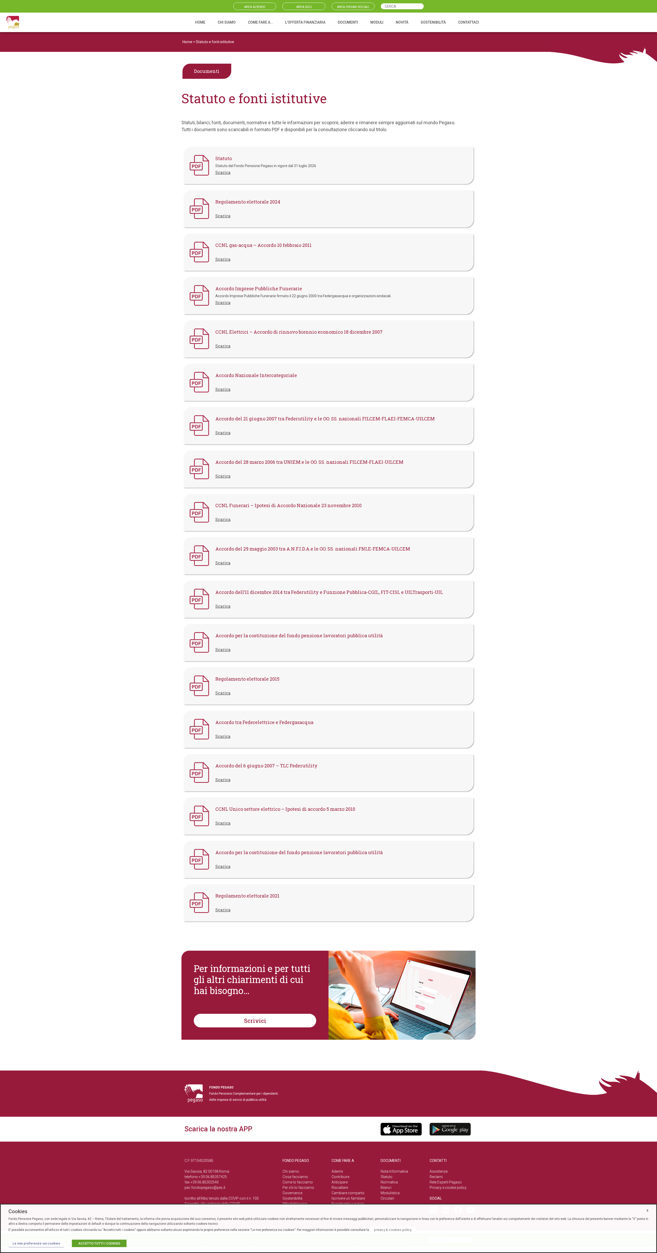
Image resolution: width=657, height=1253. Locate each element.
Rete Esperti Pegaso (446, 1182)
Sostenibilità (292, 1198)
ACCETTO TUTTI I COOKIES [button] (99, 1243)
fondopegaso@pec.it (208, 1187)
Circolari (387, 1198)
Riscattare (340, 1187)
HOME (200, 22)
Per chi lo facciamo (298, 1187)
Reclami (436, 1177)
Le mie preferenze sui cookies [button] (36, 1243)
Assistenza (439, 1171)
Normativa (389, 1182)
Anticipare (340, 1182)
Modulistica (390, 1193)
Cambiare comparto (348, 1193)
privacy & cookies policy (392, 1230)
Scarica (222, 172)
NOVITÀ (402, 22)
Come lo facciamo (298, 1182)
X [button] (647, 1210)
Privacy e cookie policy (448, 1187)
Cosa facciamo (295, 1177)
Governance (292, 1193)
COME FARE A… (260, 22)
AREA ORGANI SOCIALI (353, 7)
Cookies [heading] (17, 1211)
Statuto (386, 1177)
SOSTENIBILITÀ (433, 22)
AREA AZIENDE (254, 7)
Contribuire (340, 1177)
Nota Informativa (394, 1171)
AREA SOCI (304, 7)
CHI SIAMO (227, 22)
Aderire (337, 1171)
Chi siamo (291, 1171)
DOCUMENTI (348, 22)
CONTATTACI (468, 22)
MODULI (376, 22)
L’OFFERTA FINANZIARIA (305, 22)
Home (187, 42)
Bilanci (386, 1187)
